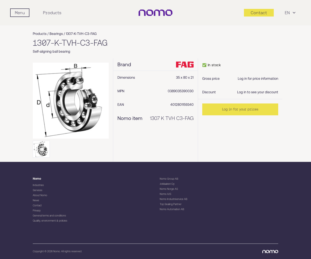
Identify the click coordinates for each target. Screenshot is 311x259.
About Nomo (40, 195)
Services (37, 190)
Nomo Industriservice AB (173, 199)
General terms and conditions (49, 215)
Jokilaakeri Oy (167, 183)
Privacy (37, 210)
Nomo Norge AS (169, 188)
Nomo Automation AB (172, 209)
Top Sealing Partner (171, 204)
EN (287, 12)
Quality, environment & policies (50, 220)
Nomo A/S (165, 194)
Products (52, 12)
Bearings (56, 34)
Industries (38, 185)
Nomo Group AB (169, 178)
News (36, 200)
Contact (37, 205)
